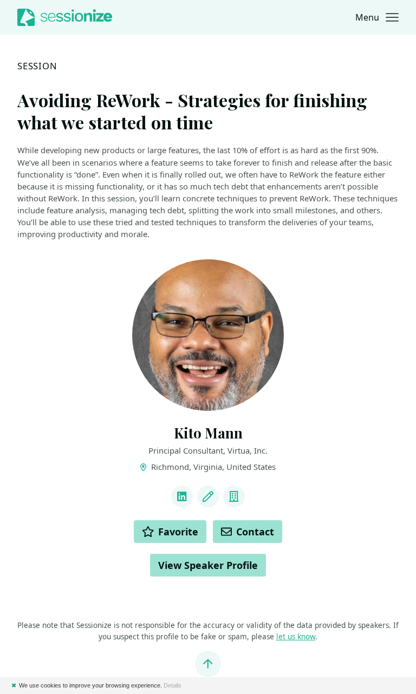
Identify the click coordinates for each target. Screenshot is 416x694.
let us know (295, 636)
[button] (377, 17)
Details (172, 685)
